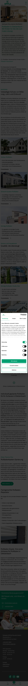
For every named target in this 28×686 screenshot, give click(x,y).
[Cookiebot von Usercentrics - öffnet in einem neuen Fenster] (20, 315)
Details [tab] (14, 318)
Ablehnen (14, 370)
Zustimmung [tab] (5, 318)
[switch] (24, 346)
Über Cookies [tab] (23, 318)
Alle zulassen (14, 361)
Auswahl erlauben (14, 365)
